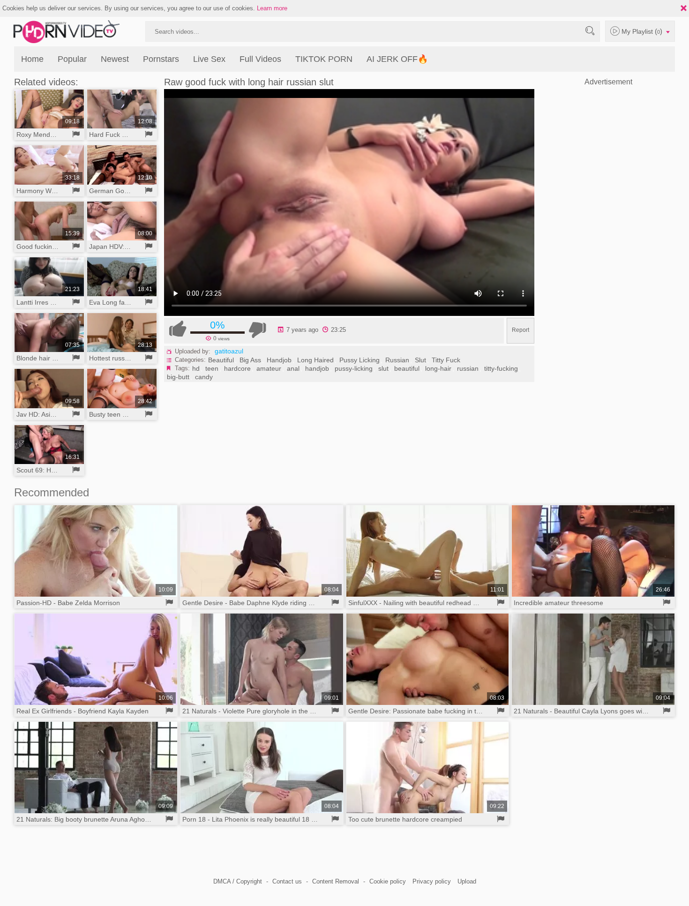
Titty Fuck (446, 360)
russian (468, 368)
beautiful (406, 368)
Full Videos (260, 59)
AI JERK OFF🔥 (397, 59)
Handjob (279, 360)
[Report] (76, 134)
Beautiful (221, 360)
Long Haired (315, 360)
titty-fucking (501, 368)
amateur (268, 368)
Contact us (287, 881)
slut (383, 368)
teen (211, 368)
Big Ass (250, 360)
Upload (466, 881)
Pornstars (161, 59)
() (643, 31)
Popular (72, 59)
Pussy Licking (359, 360)
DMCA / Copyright (237, 881)
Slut (420, 360)
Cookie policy (387, 881)
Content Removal (335, 881)
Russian (397, 360)
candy (204, 377)
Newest (115, 59)
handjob (317, 368)
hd (196, 368)
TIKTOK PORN (323, 59)
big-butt (178, 377)
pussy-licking (354, 368)
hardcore (237, 368)
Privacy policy (431, 881)
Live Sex (209, 59)
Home (32, 59)
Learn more (272, 8)
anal (293, 368)
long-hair (438, 368)
